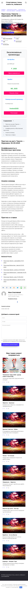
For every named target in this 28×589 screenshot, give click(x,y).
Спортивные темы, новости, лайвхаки (14, 3)
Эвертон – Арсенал (8, 402)
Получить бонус (14, 93)
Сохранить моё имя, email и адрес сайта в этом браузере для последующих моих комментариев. (14, 340)
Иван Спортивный (14, 292)
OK (20, 587)
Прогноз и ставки (11, 135)
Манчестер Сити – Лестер (10, 508)
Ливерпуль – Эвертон (9, 482)
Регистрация (14, 113)
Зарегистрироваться (14, 73)
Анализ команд (10, 132)
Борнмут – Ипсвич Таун (10, 561)
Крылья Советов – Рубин (10, 429)
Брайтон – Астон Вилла (10, 535)
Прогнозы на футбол (8, 32)
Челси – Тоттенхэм (8, 455)
